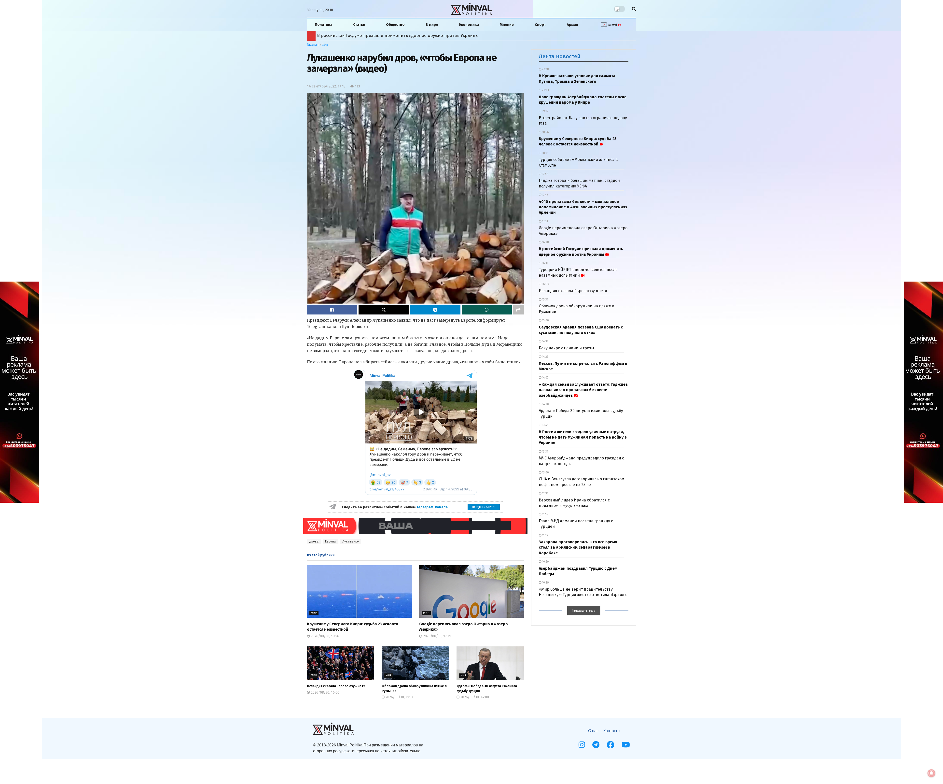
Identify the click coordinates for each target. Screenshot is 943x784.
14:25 (544, 356)
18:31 (544, 153)
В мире (432, 24)
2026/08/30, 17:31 (436, 636)
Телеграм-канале (432, 507)
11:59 (544, 514)
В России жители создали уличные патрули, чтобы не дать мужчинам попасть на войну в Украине (583, 437)
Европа (330, 541)
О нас (593, 731)
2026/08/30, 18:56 (324, 636)
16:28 (545, 242)
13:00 (545, 472)
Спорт (540, 24)
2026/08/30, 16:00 (324, 692)
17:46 (544, 195)
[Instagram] (582, 744)
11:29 (544, 535)
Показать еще (584, 611)
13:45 (544, 425)
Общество (395, 24)
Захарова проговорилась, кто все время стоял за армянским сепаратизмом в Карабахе (578, 547)
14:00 (545, 404)
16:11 (544, 263)
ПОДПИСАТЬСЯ (484, 507)
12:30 (545, 493)
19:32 (545, 111)
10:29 (545, 582)
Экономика (469, 24)
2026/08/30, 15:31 (399, 697)
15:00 (545, 320)
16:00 (545, 284)
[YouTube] (626, 744)
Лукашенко (350, 541)
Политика (323, 24)
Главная (313, 44)
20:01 (545, 90)
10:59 (545, 561)
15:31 (544, 299)
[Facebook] (610, 744)
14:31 (544, 341)
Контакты (611, 731)
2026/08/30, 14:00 (474, 697)
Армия (572, 24)
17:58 (544, 174)
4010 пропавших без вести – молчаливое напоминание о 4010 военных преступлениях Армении (583, 207)
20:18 (545, 69)
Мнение (507, 24)
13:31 (544, 451)
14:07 (544, 377)
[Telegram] (595, 744)
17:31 (544, 221)
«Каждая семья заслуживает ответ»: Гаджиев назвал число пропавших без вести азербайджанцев (419, 35)
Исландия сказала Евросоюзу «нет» (336, 686)
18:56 (545, 132)
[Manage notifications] (931, 773)
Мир (325, 44)
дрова (314, 541)
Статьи (359, 24)
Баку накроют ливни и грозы (566, 348)
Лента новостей (560, 56)
